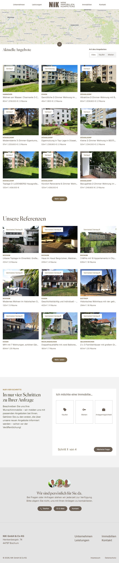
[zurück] (92, 449)
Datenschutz (110, 558)
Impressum (95, 558)
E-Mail (61, 508)
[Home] (62, 4)
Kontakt (75, 508)
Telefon (46, 508)
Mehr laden (59, 199)
